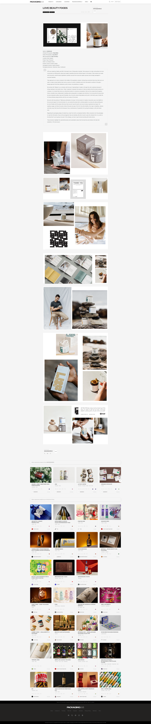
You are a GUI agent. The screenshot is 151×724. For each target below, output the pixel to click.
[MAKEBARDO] (94, 10)
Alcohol (33, 524)
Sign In (112, 1)
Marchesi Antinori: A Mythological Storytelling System (108, 661)
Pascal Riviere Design (83, 584)
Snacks (103, 485)
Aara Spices (81, 659)
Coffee (87, 485)
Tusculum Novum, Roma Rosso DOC (63, 689)
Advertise (81, 710)
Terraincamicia (59, 549)
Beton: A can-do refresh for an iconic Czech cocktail (40, 577)
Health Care (52, 12)
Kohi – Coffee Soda (106, 688)
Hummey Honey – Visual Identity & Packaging (40, 633)
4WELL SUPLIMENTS (106, 604)
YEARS (86, 1)
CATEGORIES (58, 1)
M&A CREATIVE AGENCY (37, 556)
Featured (75, 710)
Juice (60, 485)
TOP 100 (69, 710)
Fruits (60, 661)
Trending (63, 710)
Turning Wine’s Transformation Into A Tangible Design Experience (41, 550)
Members (95, 710)
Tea (62, 578)
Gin (35, 524)
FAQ (100, 710)
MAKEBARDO (97, 8)
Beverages (56, 485)
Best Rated (79, 485)
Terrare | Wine (35, 659)
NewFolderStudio (36, 696)
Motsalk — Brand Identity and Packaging (109, 550)
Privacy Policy (88, 710)
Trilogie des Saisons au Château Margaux (86, 605)
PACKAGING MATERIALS (77, 1)
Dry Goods (83, 661)
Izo (32, 688)
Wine (59, 524)
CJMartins (104, 696)
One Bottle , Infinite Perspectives (37, 522)
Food (87, 661)
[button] (110, 2)
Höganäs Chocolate (106, 484)
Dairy (90, 485)
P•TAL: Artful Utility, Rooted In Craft (86, 689)
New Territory (54, 56)
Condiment (79, 661)
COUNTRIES (66, 1)
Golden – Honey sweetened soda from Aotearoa (40, 485)
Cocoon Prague (36, 584)
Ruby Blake (55, 53)
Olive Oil (56, 633)
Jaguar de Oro (105, 521)
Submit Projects (117, 1)
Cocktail (36, 579)
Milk (92, 485)
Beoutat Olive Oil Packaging (62, 632)
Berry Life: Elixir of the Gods (63, 659)
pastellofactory (59, 556)
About (51, 710)
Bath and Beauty (46, 12)
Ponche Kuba (81, 521)
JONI (56, 484)
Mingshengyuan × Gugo (61, 576)
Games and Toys (103, 633)
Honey (33, 607)
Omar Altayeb (105, 556)
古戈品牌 (58, 584)
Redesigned (65, 661)
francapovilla (58, 696)
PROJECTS (50, 1)
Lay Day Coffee (82, 484)
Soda (36, 690)
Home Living (80, 691)
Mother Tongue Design (83, 696)
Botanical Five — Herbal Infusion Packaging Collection (87, 633)
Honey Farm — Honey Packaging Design (40, 605)
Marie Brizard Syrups (84, 576)
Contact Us (57, 710)
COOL (56, 604)
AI (78, 607)
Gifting (60, 578)
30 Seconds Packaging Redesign (109, 632)
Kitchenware (84, 691)
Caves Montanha (82, 549)
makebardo (49, 51)
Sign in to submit (91, 702)
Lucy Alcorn (55, 54)
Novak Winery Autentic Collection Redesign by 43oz (62, 522)
